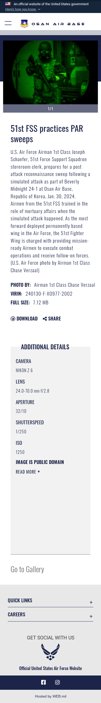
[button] (23, 9)
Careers (16, 614)
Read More (27, 472)
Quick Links (20, 600)
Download (26, 318)
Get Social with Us (50, 638)
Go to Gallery (27, 568)
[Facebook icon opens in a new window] (43, 682)
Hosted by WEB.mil (50, 696)
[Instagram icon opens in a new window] (57, 682)
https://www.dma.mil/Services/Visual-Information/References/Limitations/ (47, 544)
